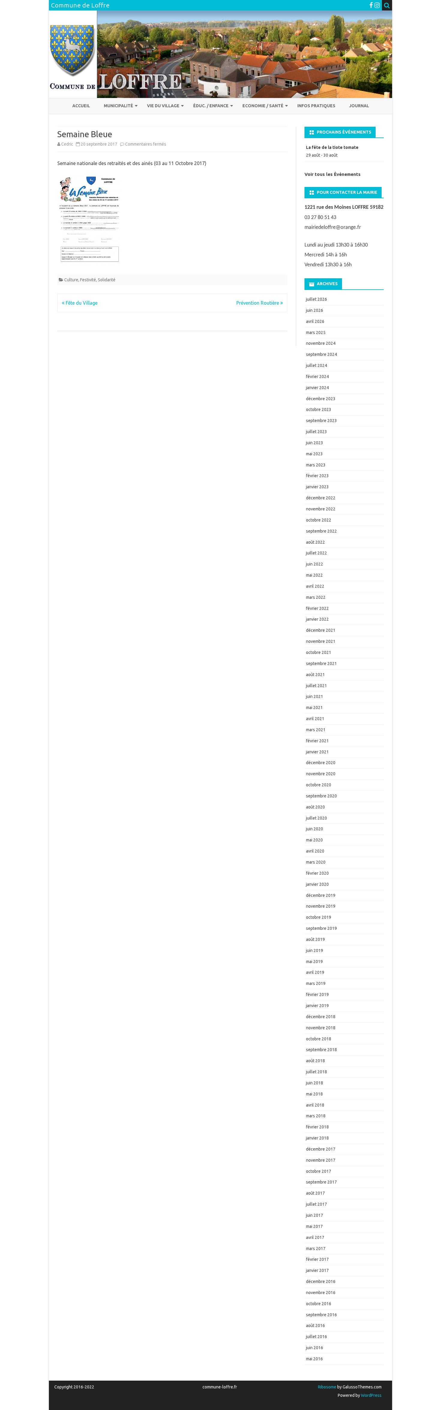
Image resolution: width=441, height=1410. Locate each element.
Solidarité (107, 279)
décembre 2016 (320, 1281)
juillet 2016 (316, 1336)
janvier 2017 (317, 1270)
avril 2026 (315, 321)
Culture (71, 279)
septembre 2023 (321, 420)
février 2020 (317, 873)
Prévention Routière (258, 303)
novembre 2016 (320, 1292)
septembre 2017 (321, 1182)
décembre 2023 (320, 398)
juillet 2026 (316, 299)
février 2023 (317, 475)
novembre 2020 (320, 773)
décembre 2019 (320, 895)
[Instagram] (377, 5)
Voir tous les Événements (332, 174)
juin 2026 (314, 310)
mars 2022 (316, 597)
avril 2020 (315, 851)
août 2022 (315, 542)
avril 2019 (315, 972)
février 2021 (317, 740)
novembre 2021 (320, 641)
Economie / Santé (263, 105)
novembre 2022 (320, 509)
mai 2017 (314, 1226)
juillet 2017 (316, 1204)
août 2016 (315, 1325)
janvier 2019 (317, 1005)
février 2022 (317, 608)
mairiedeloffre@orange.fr (332, 227)
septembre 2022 (321, 531)
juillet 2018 (316, 1071)
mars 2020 (316, 862)
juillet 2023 (316, 431)
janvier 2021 (317, 751)
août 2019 (315, 939)
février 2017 (317, 1259)
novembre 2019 (320, 906)
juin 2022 (314, 564)
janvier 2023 (317, 486)
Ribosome (327, 1387)
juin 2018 (314, 1082)
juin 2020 (314, 828)
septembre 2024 (321, 354)
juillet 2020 (316, 818)
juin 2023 (314, 442)
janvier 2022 (317, 619)
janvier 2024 (317, 387)
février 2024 (317, 376)
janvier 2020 (317, 884)
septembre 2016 (321, 1314)
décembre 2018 (320, 1016)
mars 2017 (316, 1248)
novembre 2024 (320, 343)
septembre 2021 (321, 663)
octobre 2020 (318, 784)
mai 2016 (314, 1358)
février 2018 (317, 1127)
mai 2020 (314, 840)
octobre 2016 (318, 1303)
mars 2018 (316, 1115)
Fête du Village (81, 303)
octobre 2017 (318, 1171)
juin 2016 (314, 1347)
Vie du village (163, 105)
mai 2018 (314, 1094)
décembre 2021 (320, 630)
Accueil (81, 105)
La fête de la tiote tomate (332, 147)
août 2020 (315, 807)
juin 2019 (314, 950)
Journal (359, 105)
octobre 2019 (318, 917)
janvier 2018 (317, 1138)
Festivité (88, 279)
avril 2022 (315, 586)
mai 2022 (314, 575)
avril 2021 (315, 718)
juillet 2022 (316, 553)
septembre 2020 (321, 796)
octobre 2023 (318, 409)
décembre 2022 (320, 497)
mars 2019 (316, 983)
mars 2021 (316, 729)
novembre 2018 (320, 1027)
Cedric (67, 144)
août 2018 (315, 1060)
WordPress (371, 1395)
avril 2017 (315, 1237)
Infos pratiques (316, 105)
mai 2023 (314, 453)
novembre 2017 (320, 1160)
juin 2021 (314, 696)
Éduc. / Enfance (211, 105)
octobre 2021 (318, 652)
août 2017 (315, 1193)
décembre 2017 (320, 1149)
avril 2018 (315, 1105)
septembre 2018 (321, 1049)
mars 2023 (316, 465)
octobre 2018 (318, 1038)
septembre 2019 (321, 928)
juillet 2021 (316, 685)
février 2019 (317, 994)
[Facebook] (371, 5)
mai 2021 (314, 707)
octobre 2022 (318, 520)
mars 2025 (316, 332)
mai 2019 (314, 961)
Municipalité (118, 105)
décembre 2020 (320, 762)
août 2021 (315, 674)
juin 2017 (314, 1215)
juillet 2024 (316, 365)
